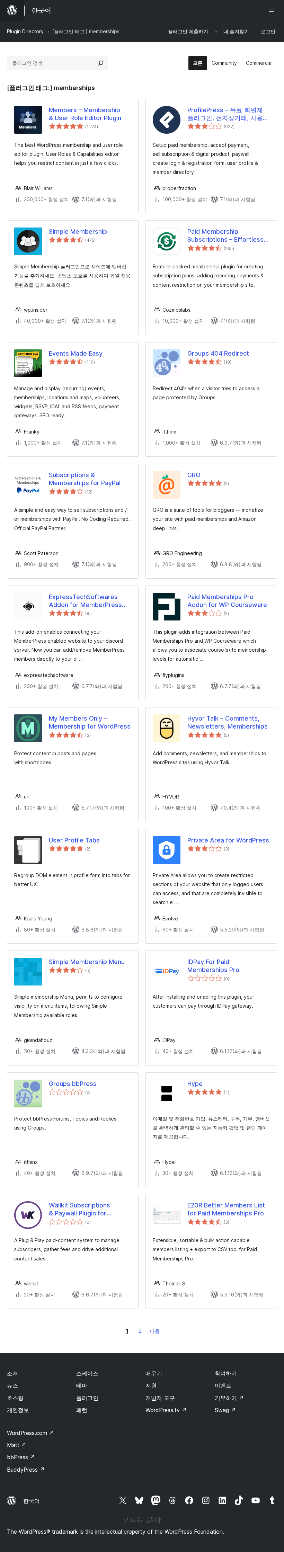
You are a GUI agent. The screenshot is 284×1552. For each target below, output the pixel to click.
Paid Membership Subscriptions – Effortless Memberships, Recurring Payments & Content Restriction (225, 236)
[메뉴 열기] (273, 10)
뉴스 (12, 1385)
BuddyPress (26, 1469)
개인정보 (18, 1410)
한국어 (31, 1500)
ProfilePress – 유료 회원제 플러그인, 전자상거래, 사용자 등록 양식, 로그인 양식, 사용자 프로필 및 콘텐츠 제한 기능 (228, 114)
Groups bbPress (73, 1083)
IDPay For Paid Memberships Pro (213, 965)
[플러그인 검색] (101, 63)
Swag (225, 1410)
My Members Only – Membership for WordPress (90, 722)
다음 (155, 1331)
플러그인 (87, 1397)
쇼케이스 (87, 1373)
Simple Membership (78, 231)
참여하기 (226, 1373)
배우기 (153, 1373)
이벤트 (223, 1385)
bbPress (21, 1457)
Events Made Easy (76, 353)
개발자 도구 (160, 1397)
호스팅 (15, 1397)
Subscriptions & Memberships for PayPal (85, 479)
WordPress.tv (166, 1410)
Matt (16, 1445)
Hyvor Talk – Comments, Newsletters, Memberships (227, 722)
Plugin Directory (25, 31)
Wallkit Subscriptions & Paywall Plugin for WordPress (79, 1209)
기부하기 (229, 1397)
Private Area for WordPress (228, 840)
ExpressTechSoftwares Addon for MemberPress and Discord (85, 601)
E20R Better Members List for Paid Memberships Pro (226, 1209)
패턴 (81, 1410)
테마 (81, 1385)
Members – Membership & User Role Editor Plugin (85, 114)
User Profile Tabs (74, 840)
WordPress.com (30, 1432)
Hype (195, 1083)
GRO (194, 475)
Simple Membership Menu (87, 961)
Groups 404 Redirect (218, 353)
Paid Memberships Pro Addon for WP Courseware (227, 600)
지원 (151, 1385)
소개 (12, 1373)
